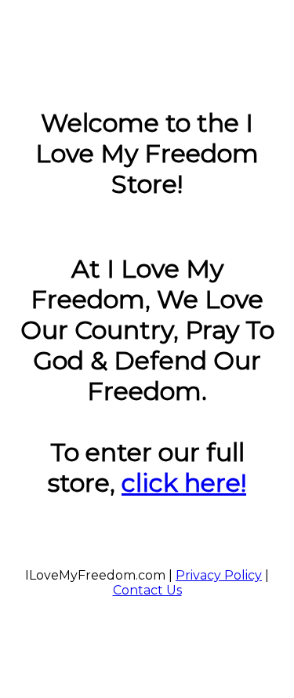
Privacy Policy (219, 575)
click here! (184, 482)
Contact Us (147, 590)
